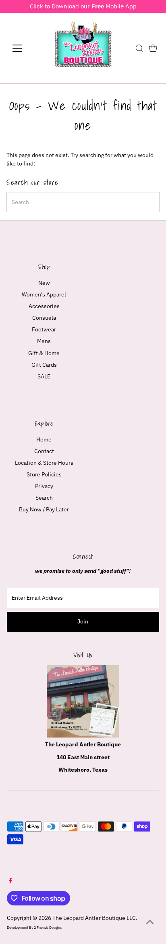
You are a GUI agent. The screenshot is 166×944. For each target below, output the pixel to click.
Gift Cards (44, 364)
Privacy (44, 486)
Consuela (44, 317)
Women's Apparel (44, 294)
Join (82, 621)
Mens (44, 341)
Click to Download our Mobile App (83, 6)
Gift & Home (44, 353)
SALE (43, 376)
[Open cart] (153, 48)
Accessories (44, 306)
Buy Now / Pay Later (44, 509)
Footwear (44, 329)
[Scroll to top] (150, 922)
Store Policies (44, 474)
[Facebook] (10, 881)
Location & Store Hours (44, 462)
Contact (44, 451)
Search (44, 497)
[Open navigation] (25, 48)
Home (44, 439)
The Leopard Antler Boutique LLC (94, 918)
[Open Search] (139, 48)
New (44, 282)
